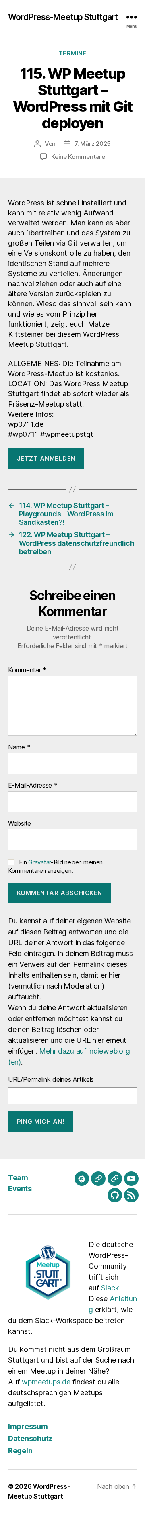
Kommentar (27, 670)
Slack (110, 1288)
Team (18, 1177)
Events (19, 1188)
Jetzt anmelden (46, 458)
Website (19, 823)
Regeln (20, 1450)
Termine (73, 53)
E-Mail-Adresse (33, 785)
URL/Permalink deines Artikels (51, 1079)
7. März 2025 (93, 143)
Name (19, 747)
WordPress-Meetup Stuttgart (63, 17)
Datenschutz (30, 1438)
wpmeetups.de (46, 1382)
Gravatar (39, 862)
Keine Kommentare (78, 156)
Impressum (28, 1426)
